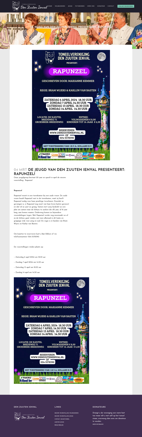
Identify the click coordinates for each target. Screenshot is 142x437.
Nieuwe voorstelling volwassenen (66, 413)
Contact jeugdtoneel (62, 419)
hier (43, 234)
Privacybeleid (59, 425)
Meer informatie (98, 424)
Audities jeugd (59, 422)
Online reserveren (126, 6)
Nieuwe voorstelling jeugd (64, 416)
